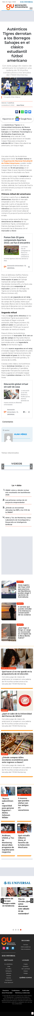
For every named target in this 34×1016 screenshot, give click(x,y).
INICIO (3, 103)
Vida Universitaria (25, 949)
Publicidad (25, 990)
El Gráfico (8, 968)
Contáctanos (16, 990)
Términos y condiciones (22, 993)
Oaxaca (26, 971)
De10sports (9, 971)
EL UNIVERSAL (9, 964)
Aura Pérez (20, 105)
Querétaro (25, 966)
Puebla (26, 964)
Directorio (6, 990)
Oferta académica (26, 947)
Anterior (2, 900)
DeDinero (8, 973)
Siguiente (31, 900)
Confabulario (8, 980)
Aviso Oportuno (8, 982)
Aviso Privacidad (7, 993)
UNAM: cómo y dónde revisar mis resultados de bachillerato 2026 (17, 492)
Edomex (8, 978)
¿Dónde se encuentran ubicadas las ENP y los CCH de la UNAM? (17, 510)
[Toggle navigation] (31, 8)
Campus (11, 103)
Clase (8, 966)
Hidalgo (26, 973)
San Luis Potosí (26, 968)
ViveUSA (8, 975)
